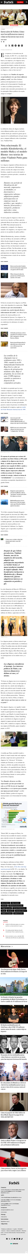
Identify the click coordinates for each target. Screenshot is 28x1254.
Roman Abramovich (19, 908)
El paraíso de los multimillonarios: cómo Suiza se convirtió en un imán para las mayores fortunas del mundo (14, 1057)
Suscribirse (20, 2)
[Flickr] (19, 1239)
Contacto (3, 1230)
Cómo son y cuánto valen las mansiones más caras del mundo (14, 541)
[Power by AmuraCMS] (14, 1243)
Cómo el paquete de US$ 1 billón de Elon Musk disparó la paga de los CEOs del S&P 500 (13, 1115)
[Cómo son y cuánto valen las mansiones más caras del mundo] (2, 539)
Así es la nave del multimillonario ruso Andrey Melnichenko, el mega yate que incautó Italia (18, 420)
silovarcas (10, 910)
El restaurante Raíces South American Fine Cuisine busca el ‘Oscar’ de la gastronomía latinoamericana (15, 931)
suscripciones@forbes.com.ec (7, 1209)
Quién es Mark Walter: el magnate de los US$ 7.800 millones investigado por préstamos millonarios (13, 1143)
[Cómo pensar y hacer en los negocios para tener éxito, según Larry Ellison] (14, 1157)
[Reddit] (16, 45)
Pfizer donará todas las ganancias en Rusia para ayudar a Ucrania (17, 275)
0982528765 (4, 1216)
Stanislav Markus (21, 910)
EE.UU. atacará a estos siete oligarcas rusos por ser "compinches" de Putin (18, 429)
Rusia (3, 910)
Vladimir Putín (18, 913)
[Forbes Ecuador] (8, 2)
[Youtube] (14, 1239)
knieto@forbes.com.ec (5, 1201)
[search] (26, 2)
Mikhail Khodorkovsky (15, 905)
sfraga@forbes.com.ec (5, 1205)
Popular (5, 920)
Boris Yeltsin (5, 903)
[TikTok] (22, 1239)
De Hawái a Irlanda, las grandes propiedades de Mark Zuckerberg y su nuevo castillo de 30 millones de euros (14, 999)
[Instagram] (12, 1239)
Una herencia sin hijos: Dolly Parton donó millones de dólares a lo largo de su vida (14, 972)
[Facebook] (12, 45)
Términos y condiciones (6, 1229)
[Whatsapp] (6, 45)
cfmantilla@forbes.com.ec (16, 1197)
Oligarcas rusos (6, 908)
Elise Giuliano (15, 903)
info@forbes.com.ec (5, 1192)
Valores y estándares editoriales (14, 1230)
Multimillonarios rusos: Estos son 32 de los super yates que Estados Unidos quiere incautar (17, 503)
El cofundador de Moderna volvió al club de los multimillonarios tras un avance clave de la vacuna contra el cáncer (13, 1086)
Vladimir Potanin (7, 913)
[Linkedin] (22, 45)
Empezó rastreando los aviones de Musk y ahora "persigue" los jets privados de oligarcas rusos (18, 493)
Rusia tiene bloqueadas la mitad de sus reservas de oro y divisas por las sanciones (17, 345)
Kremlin (4, 905)
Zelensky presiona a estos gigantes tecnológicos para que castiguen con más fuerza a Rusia (18, 335)
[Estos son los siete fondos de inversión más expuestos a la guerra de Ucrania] (4, 267)
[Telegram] (19, 45)
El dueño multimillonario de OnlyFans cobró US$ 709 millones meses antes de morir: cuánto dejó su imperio (13, 1028)
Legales (15, 1229)
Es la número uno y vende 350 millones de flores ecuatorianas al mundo (15, 937)
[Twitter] (9, 45)
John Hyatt (4, 39)
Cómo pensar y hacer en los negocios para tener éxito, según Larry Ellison (13, 1169)
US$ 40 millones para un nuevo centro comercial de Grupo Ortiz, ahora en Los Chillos (14, 925)
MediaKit (20, 1229)
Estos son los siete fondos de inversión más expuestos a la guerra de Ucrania (18, 268)
